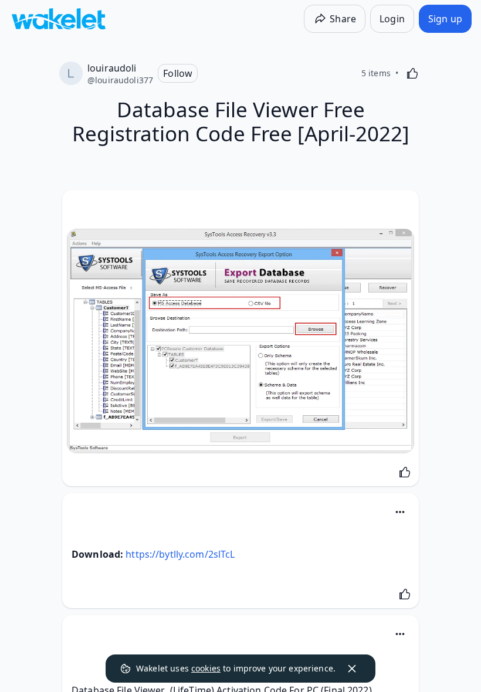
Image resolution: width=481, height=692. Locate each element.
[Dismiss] (352, 668)
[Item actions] (400, 512)
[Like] (412, 73)
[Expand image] (240, 341)
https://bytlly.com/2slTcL (180, 554)
